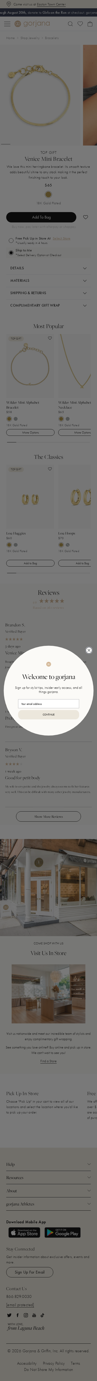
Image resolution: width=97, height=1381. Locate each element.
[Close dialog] (89, 650)
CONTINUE (48, 714)
